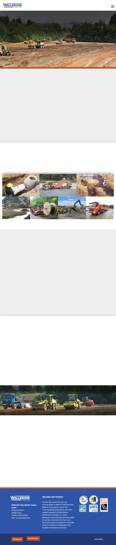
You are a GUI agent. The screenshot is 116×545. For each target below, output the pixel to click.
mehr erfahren (20, 192)
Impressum (17, 539)
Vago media (98, 539)
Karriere (69, 127)
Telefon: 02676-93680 (20, 515)
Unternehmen (70, 371)
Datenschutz (33, 538)
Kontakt (46, 127)
